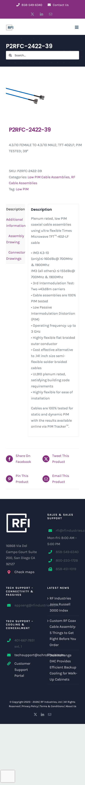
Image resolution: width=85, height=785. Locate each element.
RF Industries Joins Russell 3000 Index (60, 604)
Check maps (24, 572)
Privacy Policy (30, 706)
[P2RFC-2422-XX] (42, 96)
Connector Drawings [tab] (15, 255)
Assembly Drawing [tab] (15, 239)
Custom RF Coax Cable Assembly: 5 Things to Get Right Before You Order (63, 632)
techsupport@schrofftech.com (26, 655)
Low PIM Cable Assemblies (49, 177)
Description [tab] (15, 209)
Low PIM (22, 189)
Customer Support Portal (22, 669)
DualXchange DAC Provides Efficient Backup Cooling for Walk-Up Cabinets (63, 667)
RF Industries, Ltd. (51, 701)
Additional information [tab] (15, 222)
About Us (71, 706)
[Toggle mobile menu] (77, 27)
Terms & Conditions (52, 706)
